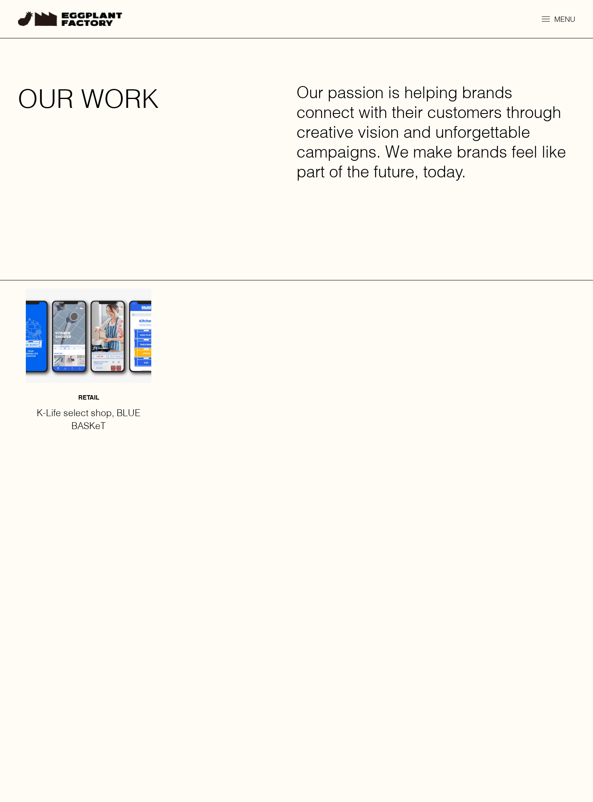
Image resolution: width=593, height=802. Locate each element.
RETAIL (88, 397)
